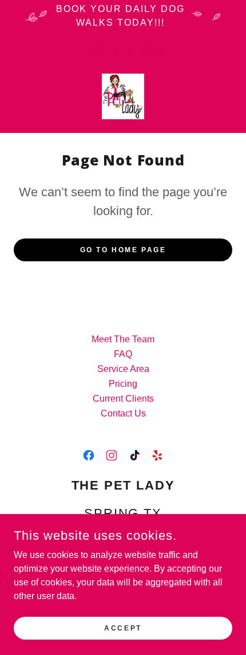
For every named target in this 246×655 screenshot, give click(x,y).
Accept (122, 628)
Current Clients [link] (123, 398)
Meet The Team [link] (123, 339)
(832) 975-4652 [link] (123, 50)
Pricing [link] (123, 384)
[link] (123, 96)
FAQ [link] (123, 354)
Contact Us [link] (123, 413)
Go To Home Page (123, 250)
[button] (30, 96)
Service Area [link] (123, 369)
